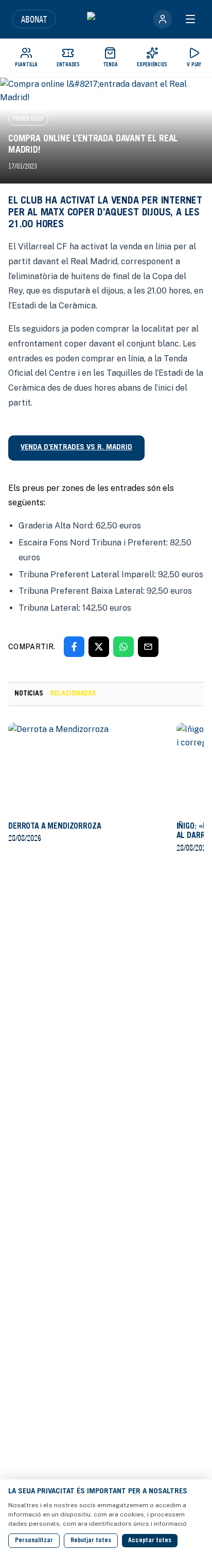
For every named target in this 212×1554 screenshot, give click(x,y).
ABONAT (34, 19)
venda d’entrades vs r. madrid (76, 447)
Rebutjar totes (90, 1541)
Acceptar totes (149, 1541)
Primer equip (28, 118)
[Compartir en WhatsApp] (123, 646)
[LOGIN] (162, 19)
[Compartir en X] (99, 646)
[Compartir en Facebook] (74, 646)
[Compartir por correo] (148, 646)
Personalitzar (34, 1541)
